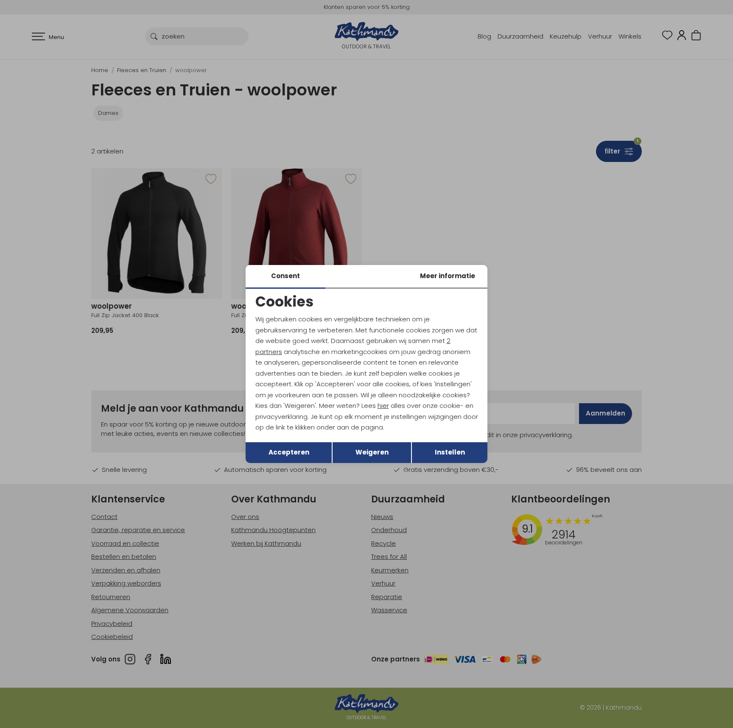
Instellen (450, 452)
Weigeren (372, 452)
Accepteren (289, 452)
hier (383, 405)
